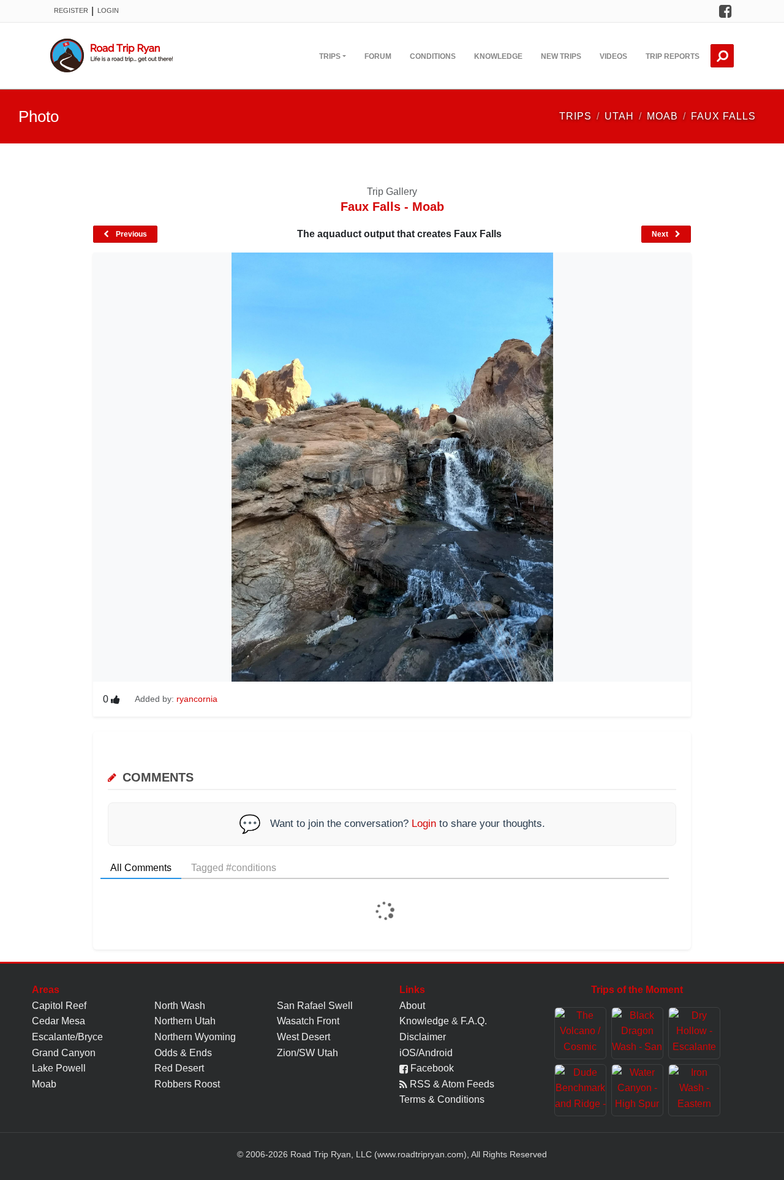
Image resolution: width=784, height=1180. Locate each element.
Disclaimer (422, 1037)
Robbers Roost (187, 1084)
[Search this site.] (722, 55)
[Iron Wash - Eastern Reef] (694, 1090)
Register (71, 10)
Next (661, 234)
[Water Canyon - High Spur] (637, 1090)
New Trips (561, 56)
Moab (44, 1084)
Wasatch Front (308, 1021)
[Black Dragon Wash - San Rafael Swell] (637, 1033)
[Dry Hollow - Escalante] (694, 1033)
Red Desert (179, 1068)
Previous (130, 234)
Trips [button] (330, 56)
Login (108, 10)
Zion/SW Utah (307, 1053)
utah (619, 116)
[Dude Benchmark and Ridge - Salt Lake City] (580, 1090)
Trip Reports (672, 56)
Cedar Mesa (58, 1021)
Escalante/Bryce (67, 1037)
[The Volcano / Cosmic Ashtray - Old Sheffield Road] (580, 1033)
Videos (613, 56)
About (412, 1005)
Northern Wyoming (195, 1037)
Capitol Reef (59, 1005)
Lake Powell (59, 1068)
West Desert (303, 1037)
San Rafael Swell (315, 1005)
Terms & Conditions (441, 1099)
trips (575, 116)
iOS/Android (426, 1053)
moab (662, 116)
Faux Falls (723, 116)
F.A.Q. (474, 1021)
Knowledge (498, 56)
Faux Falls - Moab (392, 206)
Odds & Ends (183, 1053)
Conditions (433, 56)
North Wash (179, 1005)
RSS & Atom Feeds (450, 1084)
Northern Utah (185, 1021)
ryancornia (196, 699)
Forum (377, 56)
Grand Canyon (64, 1053)
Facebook (431, 1068)
